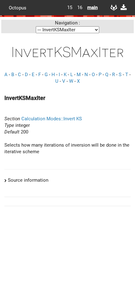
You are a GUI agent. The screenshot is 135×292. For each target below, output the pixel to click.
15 (69, 7)
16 (79, 7)
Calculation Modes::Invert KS (51, 119)
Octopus (17, 7)
